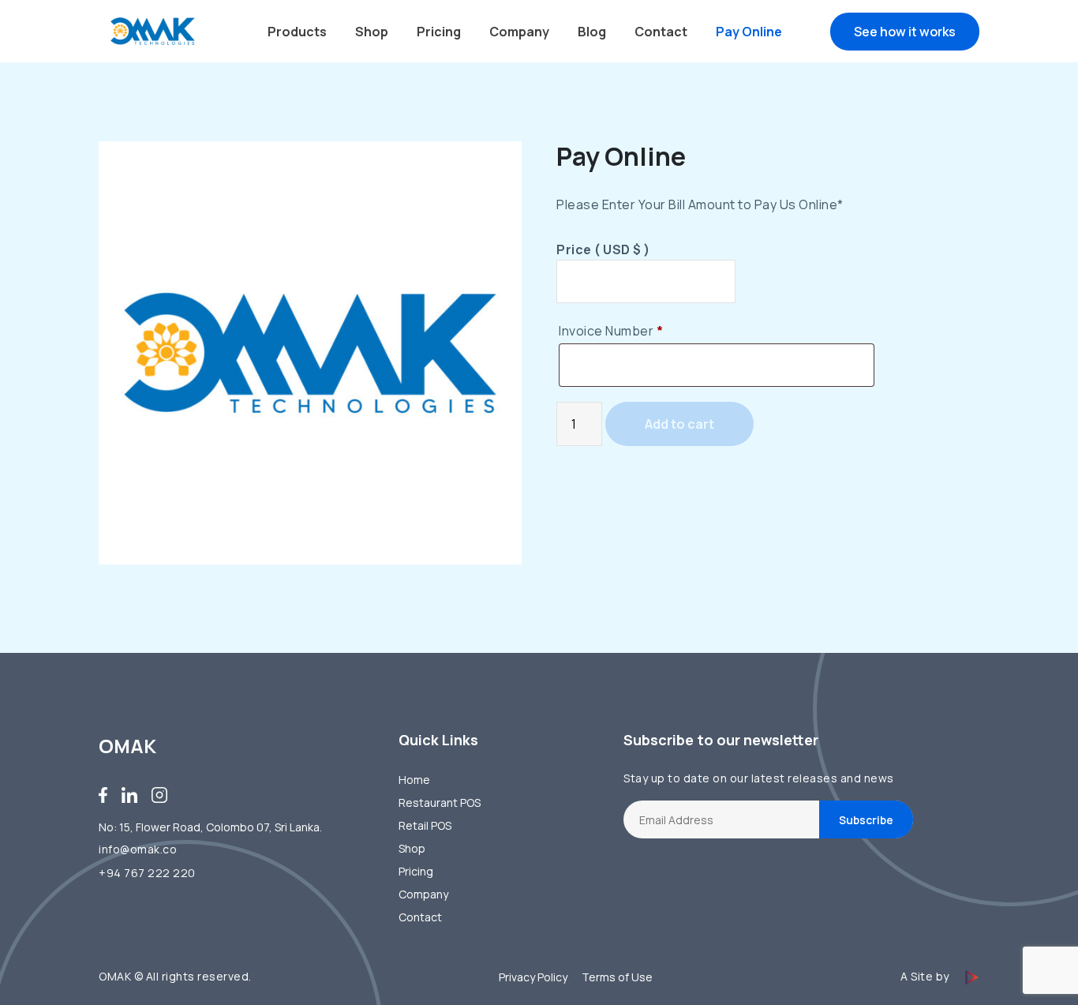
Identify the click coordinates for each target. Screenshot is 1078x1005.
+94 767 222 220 (147, 872)
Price (603, 249)
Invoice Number (611, 330)
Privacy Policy (533, 976)
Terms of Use (617, 976)
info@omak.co (138, 849)
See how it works (905, 31)
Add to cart (679, 424)
